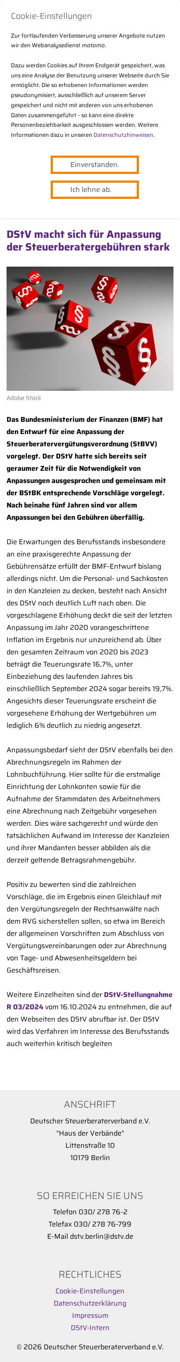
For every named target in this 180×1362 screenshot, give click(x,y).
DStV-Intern (90, 1327)
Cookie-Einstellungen (90, 1291)
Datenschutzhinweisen (123, 134)
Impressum (90, 1315)
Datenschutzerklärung (90, 1303)
